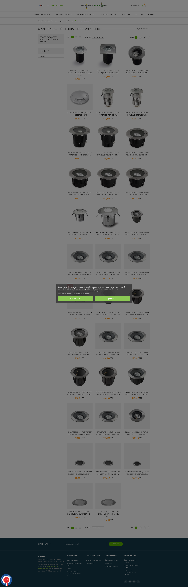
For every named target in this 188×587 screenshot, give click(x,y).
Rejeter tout (75, 298)
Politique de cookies (64, 294)
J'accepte (112, 298)
